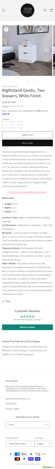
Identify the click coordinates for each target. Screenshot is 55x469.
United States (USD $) (17, 443)
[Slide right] (34, 81)
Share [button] (8, 301)
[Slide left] (21, 81)
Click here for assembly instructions (28, 192)
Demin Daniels (24, 464)
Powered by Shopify (34, 464)
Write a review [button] (27, 327)
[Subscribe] (46, 424)
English (40, 443)
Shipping (5, 106)
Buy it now (27, 143)
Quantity (5, 119)
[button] (3, 10)
